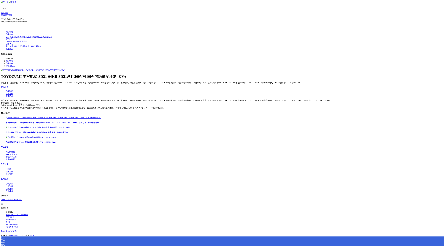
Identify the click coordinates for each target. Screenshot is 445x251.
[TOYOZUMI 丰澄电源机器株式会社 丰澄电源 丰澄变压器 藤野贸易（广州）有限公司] (222, 2)
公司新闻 (9, 184)
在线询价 (4, 87)
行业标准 (9, 191)
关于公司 (4, 164)
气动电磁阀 (10, 152)
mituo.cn (33, 235)
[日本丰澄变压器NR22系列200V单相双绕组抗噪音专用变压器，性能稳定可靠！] (39, 127)
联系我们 (9, 174)
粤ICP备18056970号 (9, 231)
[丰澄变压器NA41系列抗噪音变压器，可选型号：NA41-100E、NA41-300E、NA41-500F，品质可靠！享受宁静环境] (53, 118)
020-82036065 (6, 15)
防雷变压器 (10, 66)
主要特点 (9, 96)
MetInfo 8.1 (14, 235)
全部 (7, 37)
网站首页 (9, 32)
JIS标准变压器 (11, 154)
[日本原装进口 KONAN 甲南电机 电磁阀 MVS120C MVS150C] (31, 137)
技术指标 (9, 94)
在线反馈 (9, 172)
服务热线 (4, 13)
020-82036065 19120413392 (11, 200)
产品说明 (9, 91)
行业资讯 (9, 186)
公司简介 (9, 169)
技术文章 (9, 189)
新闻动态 (4, 179)
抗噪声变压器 (11, 157)
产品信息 (9, 63)
